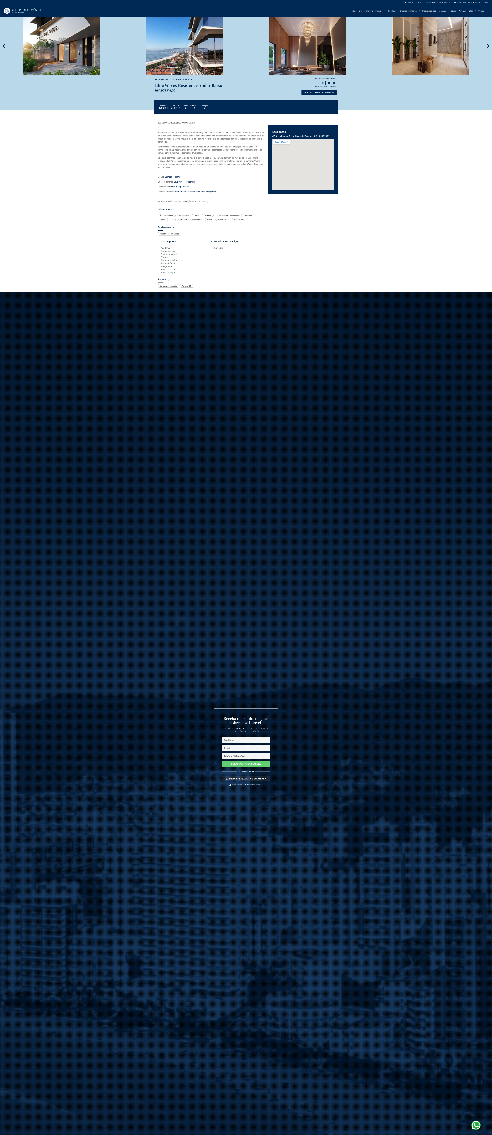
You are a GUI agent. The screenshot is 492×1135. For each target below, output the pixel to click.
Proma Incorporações (179, 187)
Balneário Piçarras (182, 80)
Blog (471, 11)
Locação (442, 11)
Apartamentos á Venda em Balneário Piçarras (195, 192)
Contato (482, 11)
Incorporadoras (429, 11)
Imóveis (378, 11)
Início (354, 11)
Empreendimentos (408, 11)
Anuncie (462, 11)
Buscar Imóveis (366, 11)
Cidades (391, 11)
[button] (3, 46)
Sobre (453, 11)
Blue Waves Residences (184, 182)
